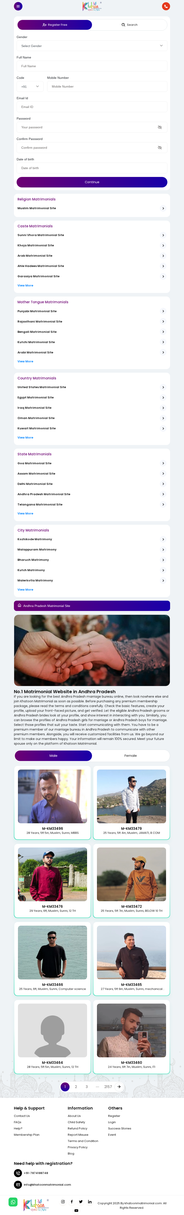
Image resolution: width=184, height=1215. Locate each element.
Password (24, 118)
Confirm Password (30, 139)
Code (20, 78)
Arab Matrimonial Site (35, 256)
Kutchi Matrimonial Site (36, 342)
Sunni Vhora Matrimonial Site (41, 235)
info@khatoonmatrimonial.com (47, 1185)
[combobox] (92, 45)
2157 (108, 1086)
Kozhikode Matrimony (35, 539)
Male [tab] (53, 755)
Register (114, 1116)
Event (112, 1135)
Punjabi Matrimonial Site (37, 311)
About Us (74, 1116)
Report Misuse (78, 1135)
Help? (18, 1128)
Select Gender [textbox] (31, 46)
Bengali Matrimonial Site (37, 332)
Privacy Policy (78, 1147)
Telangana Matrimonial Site (40, 504)
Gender (22, 37)
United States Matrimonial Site (42, 387)
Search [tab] (132, 25)
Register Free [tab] (57, 25)
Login (112, 1122)
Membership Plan (26, 1135)
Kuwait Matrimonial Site (37, 428)
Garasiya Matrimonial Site (38, 276)
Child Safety (76, 1122)
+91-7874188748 (36, 1173)
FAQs (17, 1122)
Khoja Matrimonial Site (36, 245)
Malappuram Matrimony (37, 549)
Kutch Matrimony (31, 570)
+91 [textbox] (24, 86)
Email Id (22, 98)
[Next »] (118, 1086)
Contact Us (22, 1116)
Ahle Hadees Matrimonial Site (41, 266)
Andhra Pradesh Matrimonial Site (44, 494)
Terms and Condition (83, 1141)
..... (97, 1085)
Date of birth (25, 159)
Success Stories (119, 1128)
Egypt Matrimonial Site (36, 397)
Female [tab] (131, 755)
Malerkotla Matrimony (35, 580)
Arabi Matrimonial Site (35, 352)
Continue (92, 182)
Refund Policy (77, 1128)
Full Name (24, 57)
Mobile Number (58, 78)
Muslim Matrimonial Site (37, 208)
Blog (71, 1153)
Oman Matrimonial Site (36, 418)
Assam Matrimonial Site (36, 473)
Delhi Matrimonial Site (35, 484)
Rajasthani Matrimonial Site (40, 321)
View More (25, 285)
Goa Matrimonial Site (34, 463)
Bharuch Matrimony (33, 560)
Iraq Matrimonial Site (34, 408)
